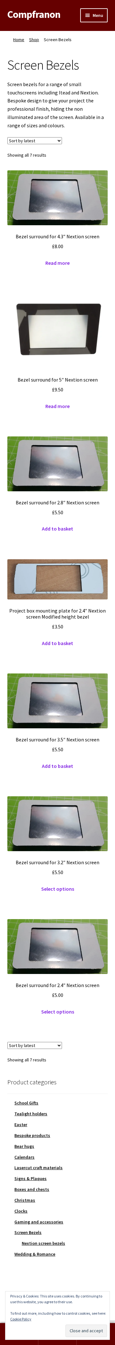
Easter (20, 1124)
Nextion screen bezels (43, 1243)
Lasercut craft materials (38, 1167)
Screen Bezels (28, 1232)
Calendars (24, 1157)
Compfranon (33, 14)
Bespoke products (32, 1135)
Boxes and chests (31, 1189)
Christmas (24, 1200)
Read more (57, 263)
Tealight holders (30, 1114)
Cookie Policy (20, 1319)
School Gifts (26, 1103)
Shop (34, 39)
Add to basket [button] (57, 528)
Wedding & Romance (34, 1254)
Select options (57, 889)
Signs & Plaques (30, 1178)
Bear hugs (24, 1146)
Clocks (20, 1211)
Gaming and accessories (38, 1222)
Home (18, 39)
